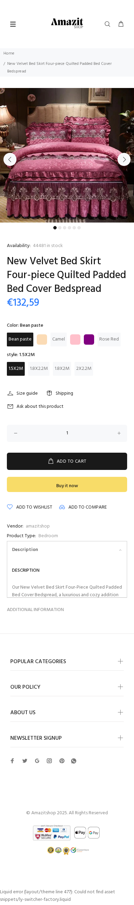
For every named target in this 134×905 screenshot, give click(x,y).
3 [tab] (64, 227)
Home (8, 53)
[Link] (74, 761)
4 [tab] (69, 227)
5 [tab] (74, 227)
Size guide (27, 393)
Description (25, 550)
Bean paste (20, 339)
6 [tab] (79, 227)
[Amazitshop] (67, 23)
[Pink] (75, 339)
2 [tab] (60, 227)
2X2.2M (83, 369)
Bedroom (48, 536)
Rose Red (109, 339)
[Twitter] (12, 760)
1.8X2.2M (39, 369)
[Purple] (89, 339)
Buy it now (67, 486)
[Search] (109, 24)
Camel (58, 339)
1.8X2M (62, 369)
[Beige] (42, 339)
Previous (9, 159)
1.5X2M (16, 369)
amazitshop (38, 526)
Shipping (64, 393)
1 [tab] (55, 227)
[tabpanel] (67, 155)
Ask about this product (40, 407)
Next (124, 159)
